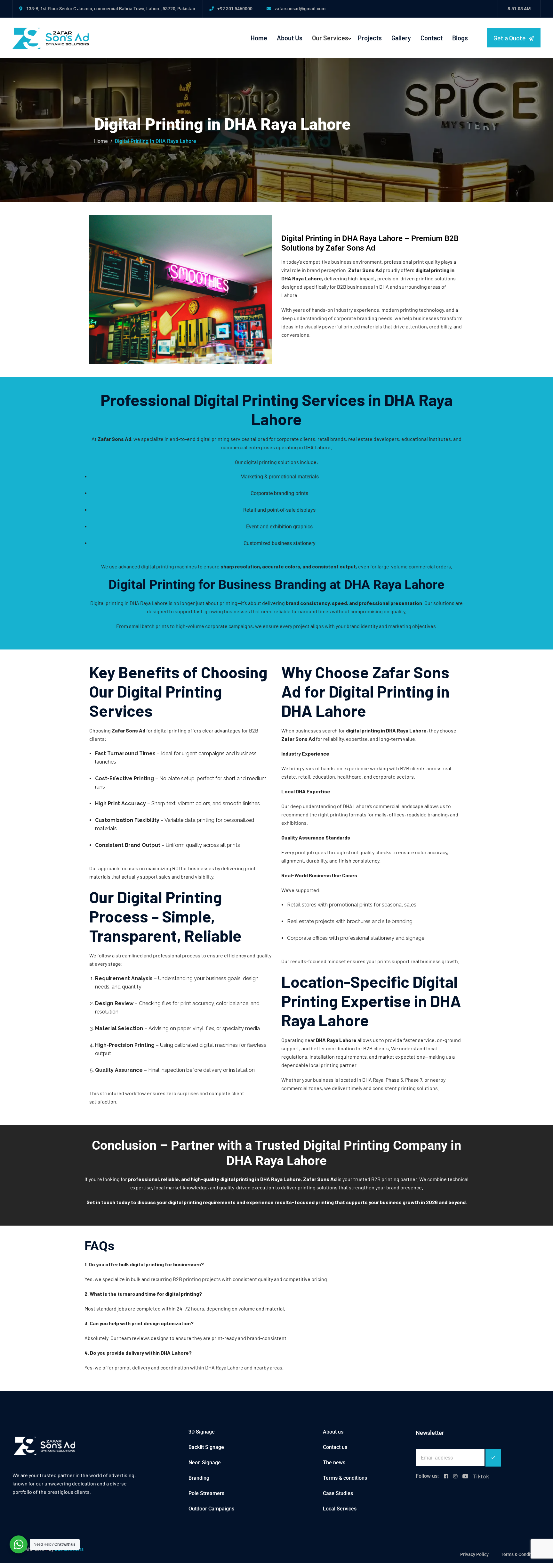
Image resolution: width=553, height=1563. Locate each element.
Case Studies (338, 1493)
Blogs (460, 38)
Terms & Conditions (521, 1554)
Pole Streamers (206, 1493)
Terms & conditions (345, 1478)
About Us (289, 38)
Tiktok (481, 1476)
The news (334, 1463)
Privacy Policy (474, 1554)
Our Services (330, 38)
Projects (370, 38)
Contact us (335, 1447)
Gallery (401, 38)
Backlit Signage (206, 1447)
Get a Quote (510, 38)
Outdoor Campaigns (211, 1509)
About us (333, 1432)
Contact (432, 38)
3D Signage (201, 1432)
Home (259, 38)
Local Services (340, 1509)
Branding (198, 1478)
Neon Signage (204, 1463)
